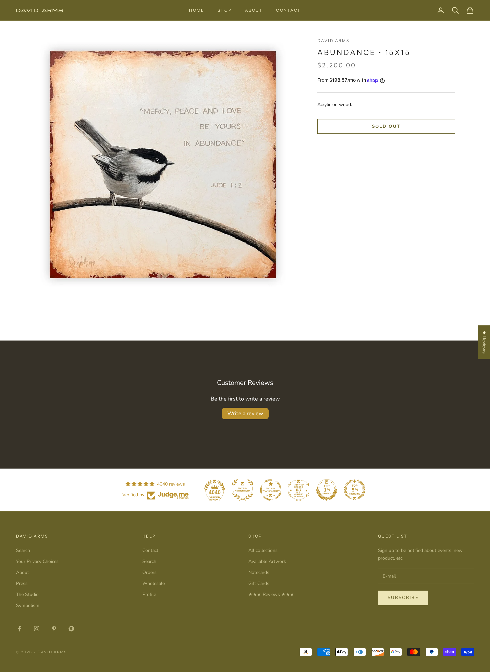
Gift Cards (258, 583)
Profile (149, 594)
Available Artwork (267, 561)
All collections (263, 550)
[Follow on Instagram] (36, 628)
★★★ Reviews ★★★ (271, 594)
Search (23, 550)
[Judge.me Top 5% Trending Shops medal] (354, 490)
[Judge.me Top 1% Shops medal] (326, 490)
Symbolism (27, 605)
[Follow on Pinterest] (54, 628)
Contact (288, 10)
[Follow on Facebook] (19, 628)
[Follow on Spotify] (71, 628)
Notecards (258, 572)
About (254, 10)
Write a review (245, 413)
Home (196, 10)
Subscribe (403, 598)
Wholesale (153, 583)
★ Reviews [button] (484, 342)
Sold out (386, 126)
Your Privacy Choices (37, 561)
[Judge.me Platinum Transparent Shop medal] (270, 490)
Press (22, 583)
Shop (225, 10)
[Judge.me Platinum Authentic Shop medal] (242, 490)
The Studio (27, 594)
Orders (149, 572)
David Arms (333, 40)
